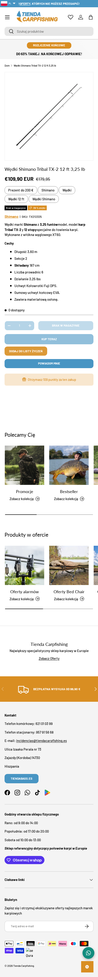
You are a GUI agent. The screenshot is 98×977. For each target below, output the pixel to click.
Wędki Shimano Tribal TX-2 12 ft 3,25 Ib (35, 65)
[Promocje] (24, 465)
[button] (91, 17)
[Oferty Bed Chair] (69, 565)
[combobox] (49, 31)
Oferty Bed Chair (69, 591)
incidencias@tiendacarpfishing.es (41, 741)
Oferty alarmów (24, 591)
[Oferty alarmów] (24, 565)
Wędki (67, 190)
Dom (7, 65)
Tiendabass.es (21, 778)
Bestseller (69, 491)
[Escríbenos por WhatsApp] (88, 953)
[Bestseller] (69, 465)
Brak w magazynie (66, 325)
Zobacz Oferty (49, 658)
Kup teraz (49, 339)
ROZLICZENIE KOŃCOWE (49, 45)
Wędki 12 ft (16, 199)
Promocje (24, 491)
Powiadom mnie (49, 363)
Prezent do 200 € (21, 190)
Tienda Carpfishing (23, 965)
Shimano (47, 190)
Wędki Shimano (43, 199)
